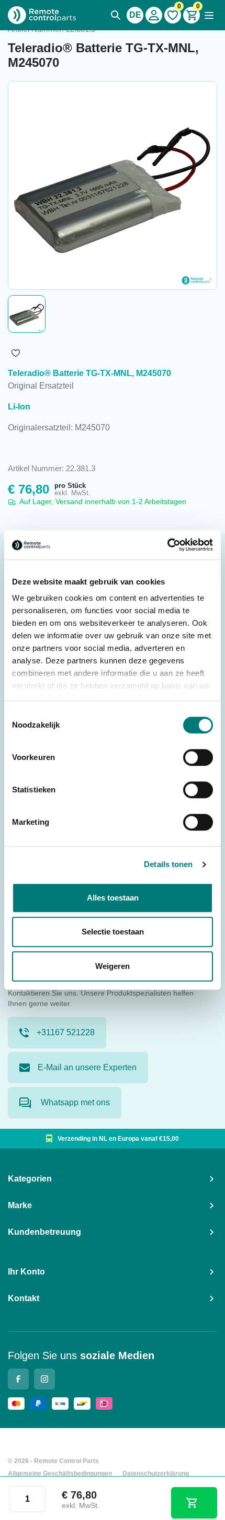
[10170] (194, 1502)
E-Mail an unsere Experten (87, 1067)
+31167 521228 (66, 1032)
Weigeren (112, 966)
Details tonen (168, 864)
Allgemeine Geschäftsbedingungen (60, 1473)
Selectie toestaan (113, 931)
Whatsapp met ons (74, 1102)
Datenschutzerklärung (155, 1473)
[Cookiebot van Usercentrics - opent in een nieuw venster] (167, 545)
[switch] (198, 757)
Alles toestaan (113, 897)
